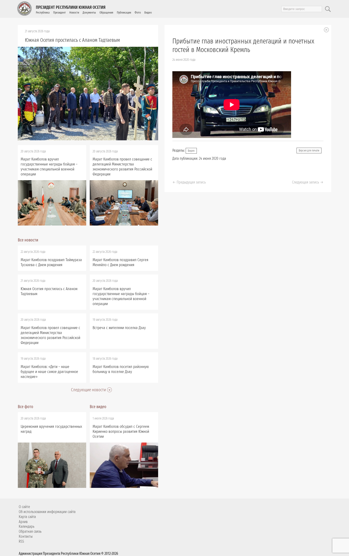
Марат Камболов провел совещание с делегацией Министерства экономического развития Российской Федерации (122, 167)
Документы (89, 12)
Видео (148, 12)
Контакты (26, 536)
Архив (23, 521)
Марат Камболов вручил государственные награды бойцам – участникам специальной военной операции (49, 167)
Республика (43, 12)
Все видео (98, 406)
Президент (59, 12)
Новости (74, 12)
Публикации (124, 12)
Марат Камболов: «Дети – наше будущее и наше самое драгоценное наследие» (49, 371)
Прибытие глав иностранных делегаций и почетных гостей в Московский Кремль (243, 45)
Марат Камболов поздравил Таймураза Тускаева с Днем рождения (51, 262)
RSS (21, 541)
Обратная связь (30, 531)
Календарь (26, 526)
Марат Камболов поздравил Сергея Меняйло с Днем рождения (120, 262)
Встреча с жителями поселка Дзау (119, 327)
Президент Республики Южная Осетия (70, 7)
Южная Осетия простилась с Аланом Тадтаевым (72, 40)
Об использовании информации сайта (47, 511)
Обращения (106, 12)
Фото (138, 12)
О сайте (24, 506)
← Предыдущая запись (189, 182)
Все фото (25, 406)
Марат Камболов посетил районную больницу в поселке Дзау (121, 369)
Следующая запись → (307, 182)
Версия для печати (309, 150)
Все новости (28, 240)
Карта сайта (27, 516)
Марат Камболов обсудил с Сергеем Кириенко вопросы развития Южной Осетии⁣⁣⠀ (121, 431)
